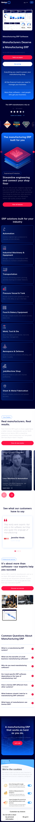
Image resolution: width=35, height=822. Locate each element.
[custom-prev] (1, 152)
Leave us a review (16, 115)
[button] (25, 2)
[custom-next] (34, 152)
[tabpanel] (17, 532)
